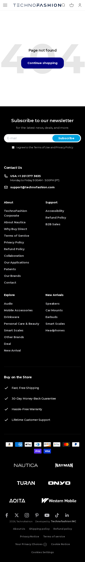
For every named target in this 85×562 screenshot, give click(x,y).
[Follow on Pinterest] (37, 515)
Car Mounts (54, 310)
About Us (19, 528)
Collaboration (14, 256)
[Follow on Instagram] (26, 515)
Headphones (55, 330)
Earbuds (51, 317)
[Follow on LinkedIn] (67, 515)
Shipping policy (39, 528)
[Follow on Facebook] (6, 515)
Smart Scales (13, 330)
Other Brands (14, 337)
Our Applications (16, 262)
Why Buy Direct (15, 229)
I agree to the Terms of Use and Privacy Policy (44, 147)
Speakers (52, 303)
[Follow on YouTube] (47, 515)
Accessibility (54, 211)
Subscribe (66, 138)
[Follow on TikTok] (57, 515)
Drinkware (11, 317)
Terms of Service (16, 235)
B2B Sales (52, 224)
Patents (10, 269)
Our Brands (12, 276)
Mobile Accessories (18, 310)
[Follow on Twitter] (16, 515)
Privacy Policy (14, 242)
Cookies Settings (42, 552)
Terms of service (54, 536)
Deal (7, 344)
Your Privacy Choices (29, 544)
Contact (10, 282)
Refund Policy (14, 249)
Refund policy (62, 528)
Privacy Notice (29, 536)
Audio (8, 303)
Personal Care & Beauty (21, 324)
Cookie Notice (60, 544)
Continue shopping (42, 63)
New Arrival (12, 350)
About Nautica (15, 222)
